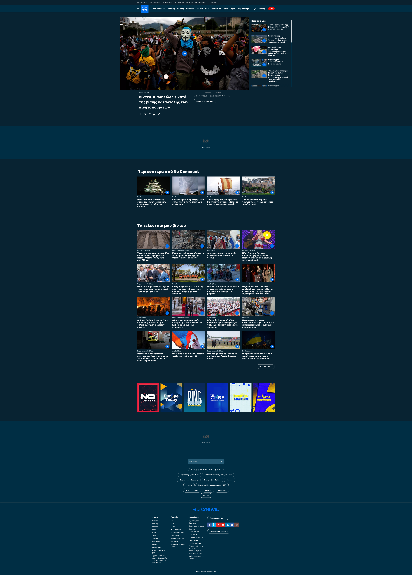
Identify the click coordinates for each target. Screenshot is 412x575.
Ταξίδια (199, 9)
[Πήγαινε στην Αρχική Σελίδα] (144, 9)
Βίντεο (154, 544)
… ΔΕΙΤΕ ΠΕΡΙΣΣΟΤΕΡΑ (204, 101)
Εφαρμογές (175, 535)
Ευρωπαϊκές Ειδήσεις (180, 250)
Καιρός (173, 527)
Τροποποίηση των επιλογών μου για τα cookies (196, 556)
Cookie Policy (193, 534)
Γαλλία (217, 480)
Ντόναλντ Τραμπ (192, 490)
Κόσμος (180, 9)
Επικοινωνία (193, 540)
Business (190, 9)
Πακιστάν (211, 250)
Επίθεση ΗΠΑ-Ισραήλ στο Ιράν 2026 (218, 475)
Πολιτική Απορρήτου (196, 537)
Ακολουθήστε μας (177, 532)
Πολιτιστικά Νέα (143, 250)
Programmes (156, 547)
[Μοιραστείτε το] (150, 114)
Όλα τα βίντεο (264, 366)
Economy (245, 317)
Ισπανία (189, 485)
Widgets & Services (177, 538)
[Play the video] (184, 53)
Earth (226, 9)
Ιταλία (206, 480)
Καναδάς (175, 284)
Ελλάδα (229, 480)
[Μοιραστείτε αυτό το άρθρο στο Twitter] (145, 114)
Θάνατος (208, 490)
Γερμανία (206, 495)
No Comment (142, 197)
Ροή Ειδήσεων (159, 9)
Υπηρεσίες (174, 517)
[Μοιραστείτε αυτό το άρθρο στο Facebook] (140, 114)
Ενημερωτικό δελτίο (218, 531)
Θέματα (155, 517)
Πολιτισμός (216, 9)
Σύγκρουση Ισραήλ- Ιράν (189, 475)
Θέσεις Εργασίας (195, 543)
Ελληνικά (142, 2)
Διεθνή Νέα (211, 284)
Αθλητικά (246, 284)
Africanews (174, 541)
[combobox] (219, 2)
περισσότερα (193, 517)
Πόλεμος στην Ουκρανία (189, 480)
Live (271, 8)
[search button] (209, 2)
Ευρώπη (171, 9)
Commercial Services (196, 526)
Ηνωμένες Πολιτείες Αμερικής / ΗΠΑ (212, 485)
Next (207, 9)
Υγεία (233, 9)
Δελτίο (173, 524)
